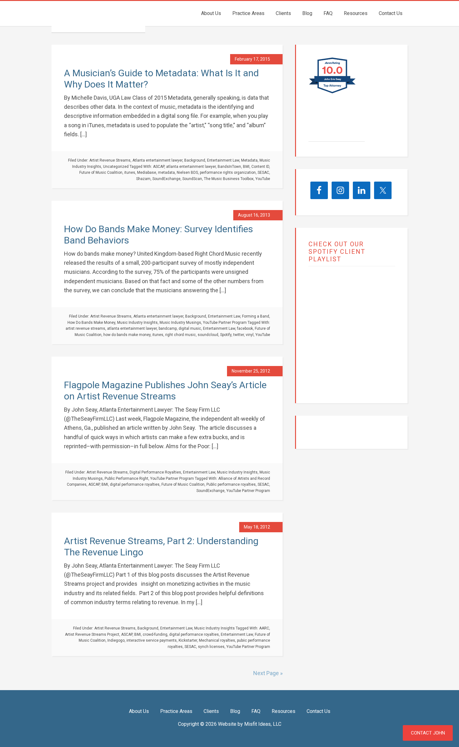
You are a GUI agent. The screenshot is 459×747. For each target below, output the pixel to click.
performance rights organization (228, 172)
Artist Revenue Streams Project (92, 634)
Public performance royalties (231, 484)
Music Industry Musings (180, 322)
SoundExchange (166, 179)
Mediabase (146, 172)
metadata (166, 172)
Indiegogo (116, 640)
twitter (238, 335)
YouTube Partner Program (225, 322)
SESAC (263, 172)
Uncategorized (116, 166)
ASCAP (158, 166)
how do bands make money (127, 335)
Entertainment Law (223, 160)
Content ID (260, 166)
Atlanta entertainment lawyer (157, 160)
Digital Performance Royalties (155, 472)
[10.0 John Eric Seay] (332, 93)
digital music (190, 328)
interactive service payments (151, 640)
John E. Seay (335, 124)
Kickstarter (188, 640)
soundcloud (208, 335)
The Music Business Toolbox (229, 179)
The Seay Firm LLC (98, 16)
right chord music (180, 335)
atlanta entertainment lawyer (191, 166)
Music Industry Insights (137, 322)
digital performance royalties (135, 484)
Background (194, 160)
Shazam (143, 179)
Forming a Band (255, 316)
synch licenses (211, 646)
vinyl (250, 335)
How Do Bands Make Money (91, 322)
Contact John (428, 733)
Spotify (225, 335)
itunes (129, 172)
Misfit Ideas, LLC (262, 724)
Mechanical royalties (217, 640)
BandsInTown (229, 166)
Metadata (249, 160)
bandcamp (168, 328)
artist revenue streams (85, 328)
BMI (246, 166)
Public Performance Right (126, 478)
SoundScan (192, 179)
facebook (245, 328)
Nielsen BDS (187, 172)
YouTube (262, 179)
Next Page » (268, 673)
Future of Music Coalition (100, 172)
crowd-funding (155, 634)
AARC (264, 628)
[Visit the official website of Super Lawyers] (331, 138)
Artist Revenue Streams (110, 160)
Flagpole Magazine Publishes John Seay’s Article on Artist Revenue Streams (165, 390)
